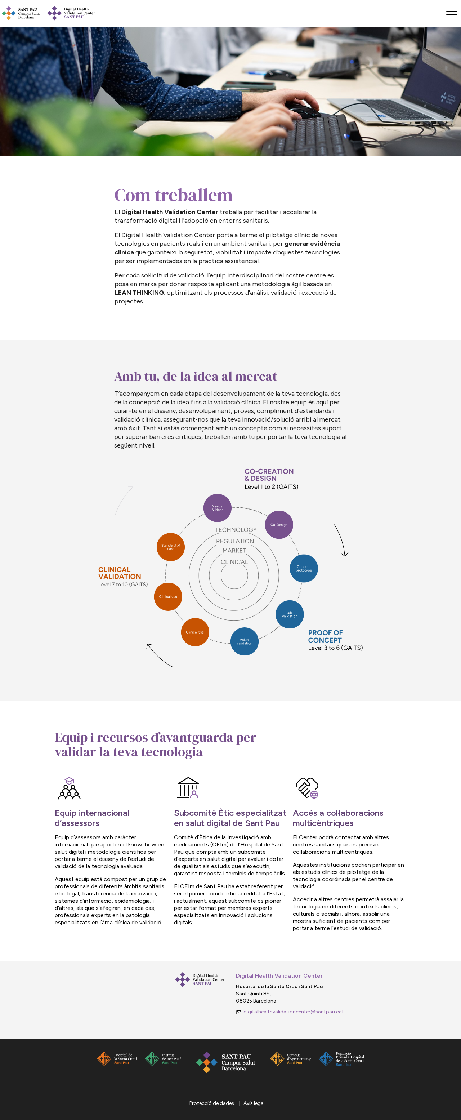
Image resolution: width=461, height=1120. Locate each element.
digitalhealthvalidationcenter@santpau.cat (293, 1012)
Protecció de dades (212, 1103)
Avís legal (254, 1103)
